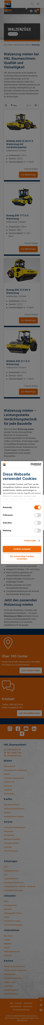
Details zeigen (30, 540)
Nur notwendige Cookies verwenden (22, 557)
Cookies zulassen (22, 549)
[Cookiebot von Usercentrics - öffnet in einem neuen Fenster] (31, 464)
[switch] (37, 515)
